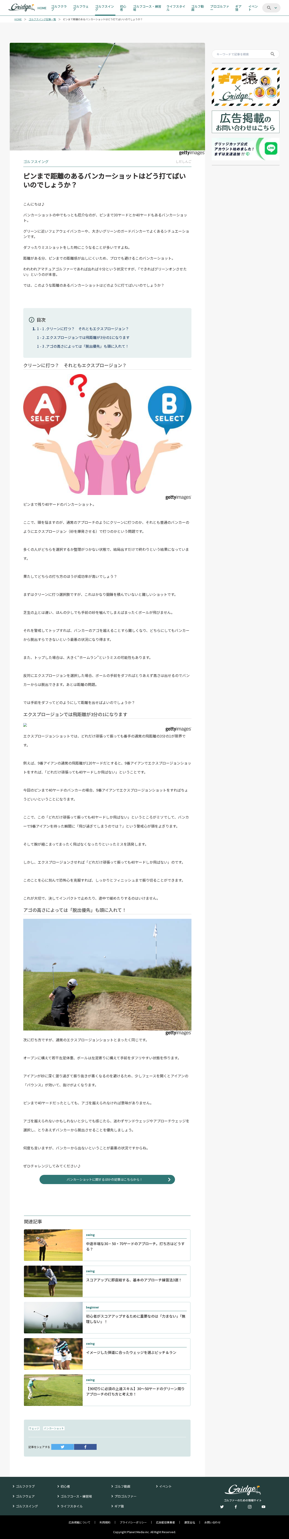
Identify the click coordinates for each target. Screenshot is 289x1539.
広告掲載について (79, 1522)
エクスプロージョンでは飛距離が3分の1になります (88, 337)
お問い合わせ (212, 1522)
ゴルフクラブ (25, 1486)
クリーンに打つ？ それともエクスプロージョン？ (87, 328)
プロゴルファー (125, 1496)
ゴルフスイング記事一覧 (42, 19)
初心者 (65, 1486)
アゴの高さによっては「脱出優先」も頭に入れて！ (87, 346)
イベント (165, 1486)
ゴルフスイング (27, 1506)
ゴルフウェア (25, 1496)
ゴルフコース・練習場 (76, 1496)
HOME (18, 19)
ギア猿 (119, 1506)
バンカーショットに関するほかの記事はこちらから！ (105, 1179)
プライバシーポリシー (133, 1522)
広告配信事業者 (165, 1522)
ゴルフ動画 (122, 1486)
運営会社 (189, 1522)
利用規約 (105, 1522)
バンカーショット (54, 1428)
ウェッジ (34, 1428)
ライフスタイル (72, 1506)
